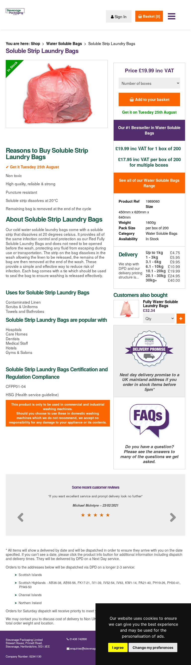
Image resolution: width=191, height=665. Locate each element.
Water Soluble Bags (64, 43)
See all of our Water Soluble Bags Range (149, 183)
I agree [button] (118, 647)
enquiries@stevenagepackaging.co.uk (93, 648)
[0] (151, 16)
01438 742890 (78, 639)
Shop (35, 43)
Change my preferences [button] (153, 647)
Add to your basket (151, 99)
